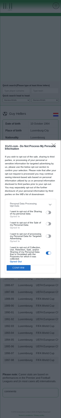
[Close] (55, 146)
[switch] (48, 212)
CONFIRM (19, 268)
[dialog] (30, 209)
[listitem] (30, 204)
